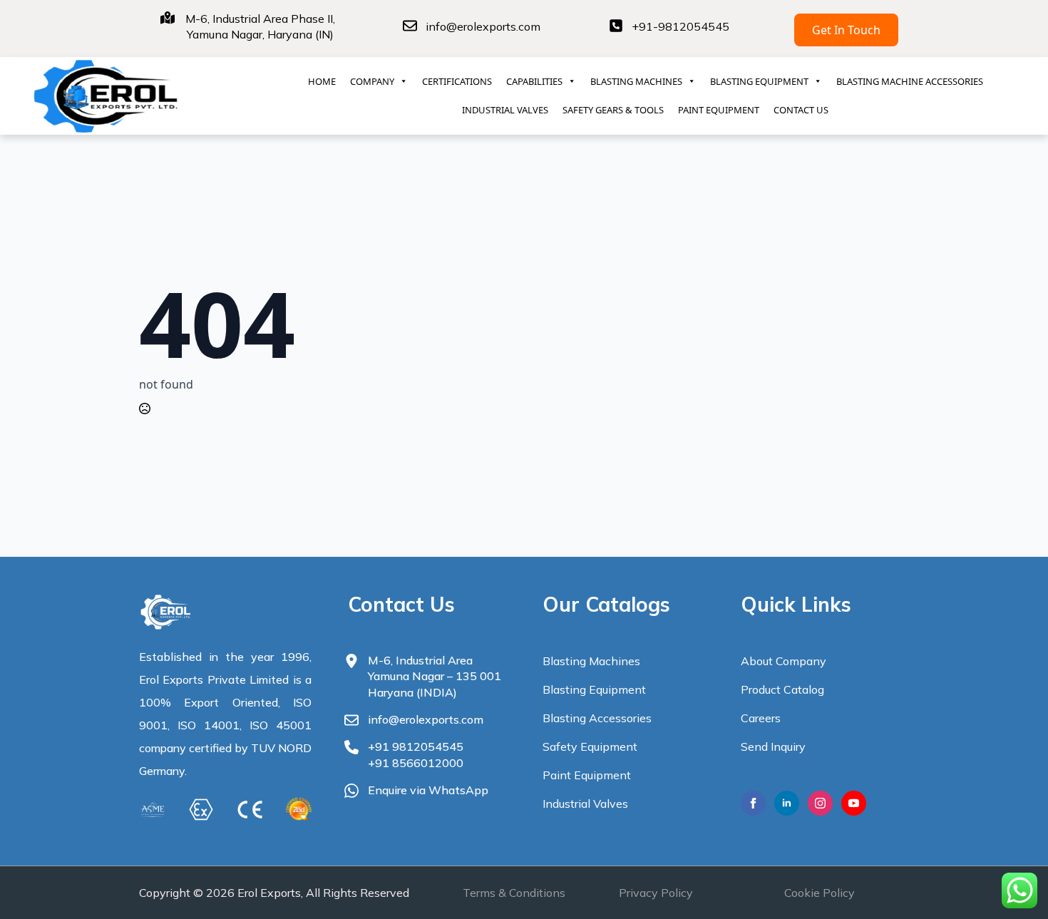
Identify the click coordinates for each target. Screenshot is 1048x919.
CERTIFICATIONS (457, 81)
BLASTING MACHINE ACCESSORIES (909, 81)
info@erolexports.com (483, 26)
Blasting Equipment (594, 689)
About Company (783, 661)
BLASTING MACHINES (636, 81)
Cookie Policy (819, 892)
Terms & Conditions (514, 892)
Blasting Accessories (597, 718)
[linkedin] (786, 803)
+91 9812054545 (415, 746)
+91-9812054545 (680, 26)
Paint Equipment (587, 775)
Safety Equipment (590, 746)
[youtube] (853, 803)
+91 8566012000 (415, 763)
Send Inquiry (773, 746)
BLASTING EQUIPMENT (759, 81)
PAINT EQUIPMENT (718, 109)
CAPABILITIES (534, 81)
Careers (761, 718)
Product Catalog (782, 689)
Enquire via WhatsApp (428, 790)
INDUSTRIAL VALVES (505, 109)
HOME (322, 81)
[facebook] (753, 803)
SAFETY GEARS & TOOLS (613, 109)
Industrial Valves (585, 803)
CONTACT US (801, 109)
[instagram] (820, 803)
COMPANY (372, 81)
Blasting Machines (591, 661)
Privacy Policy (656, 892)
